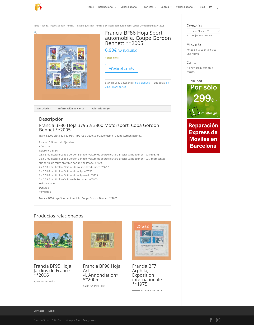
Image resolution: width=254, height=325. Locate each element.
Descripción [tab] (44, 108)
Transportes (119, 86)
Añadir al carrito (121, 68)
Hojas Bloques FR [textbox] (199, 35)
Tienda (44, 25)
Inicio (36, 25)
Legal (51, 310)
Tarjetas (148, 7)
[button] (35, 32)
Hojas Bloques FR (84, 25)
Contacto (39, 310)
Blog (202, 7)
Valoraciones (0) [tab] (100, 108)
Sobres (165, 7)
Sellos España (129, 7)
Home (90, 7)
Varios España (184, 7)
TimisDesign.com (86, 320)
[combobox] (199, 35)
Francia (69, 25)
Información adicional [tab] (71, 108)
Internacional (105, 7)
